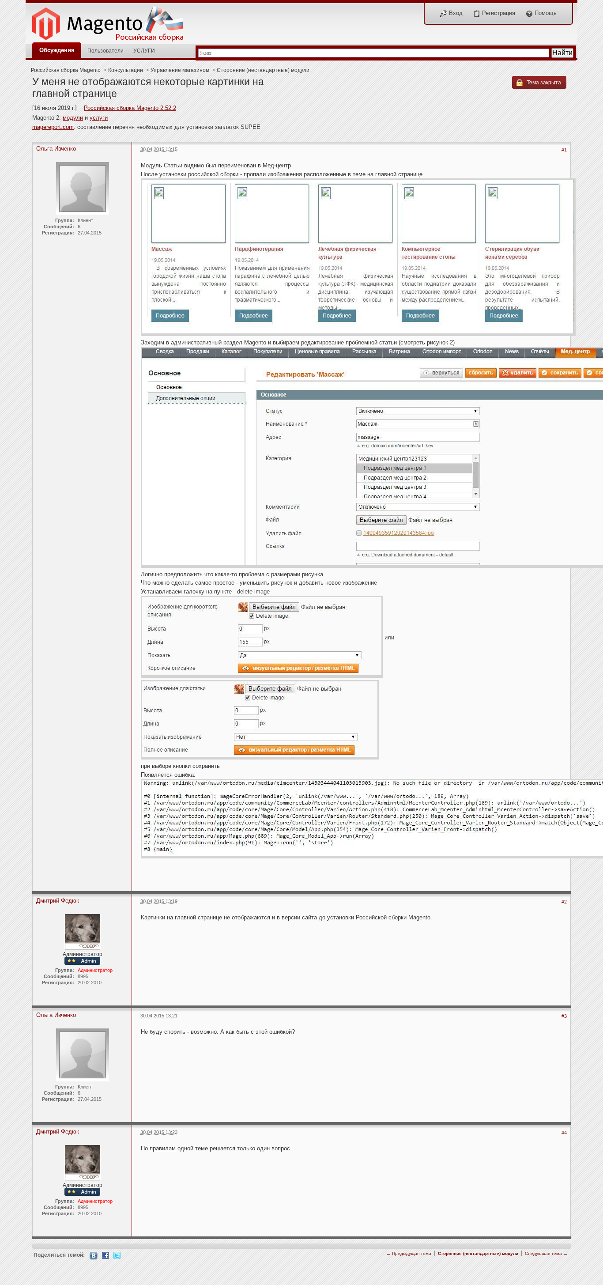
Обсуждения (57, 50)
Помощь (545, 13)
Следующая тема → (546, 1253)
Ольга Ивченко (56, 148)
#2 (564, 901)
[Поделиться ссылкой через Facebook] (105, 1255)
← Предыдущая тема (408, 1253)
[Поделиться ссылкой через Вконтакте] (94, 1255)
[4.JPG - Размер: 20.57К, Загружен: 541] (260, 720)
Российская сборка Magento (66, 70)
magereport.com (53, 127)
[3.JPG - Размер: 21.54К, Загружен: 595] (262, 637)
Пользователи (105, 50)
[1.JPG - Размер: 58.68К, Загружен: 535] (358, 258)
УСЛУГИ (144, 50)
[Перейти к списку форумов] (113, 21)
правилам (163, 1148)
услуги (99, 117)
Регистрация (497, 13)
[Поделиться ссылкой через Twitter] (117, 1255)
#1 (564, 149)
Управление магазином (180, 70)
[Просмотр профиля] (82, 931)
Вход (455, 13)
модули (73, 117)
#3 (564, 1016)
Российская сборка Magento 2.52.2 (130, 108)
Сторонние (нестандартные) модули (263, 70)
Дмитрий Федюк (57, 900)
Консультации (125, 70)
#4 (564, 1132)
